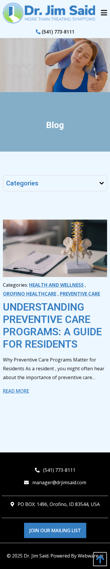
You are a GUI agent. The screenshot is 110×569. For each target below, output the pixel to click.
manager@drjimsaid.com (59, 482)
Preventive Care (80, 294)
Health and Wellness (56, 285)
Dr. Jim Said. (36, 556)
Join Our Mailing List (55, 530)
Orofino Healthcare (29, 294)
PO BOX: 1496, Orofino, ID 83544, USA (59, 504)
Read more (16, 391)
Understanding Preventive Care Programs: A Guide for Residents (52, 325)
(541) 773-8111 (57, 32)
